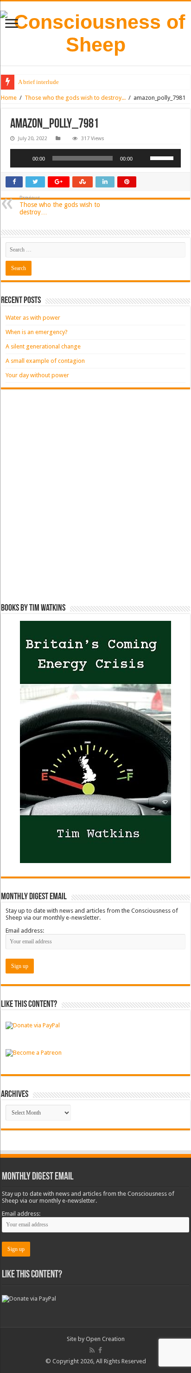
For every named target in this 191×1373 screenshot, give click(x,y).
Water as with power (33, 317)
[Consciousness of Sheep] (95, 33)
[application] (95, 158)
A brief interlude (38, 81)
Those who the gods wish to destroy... (75, 97)
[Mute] (142, 158)
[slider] (163, 157)
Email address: (25, 930)
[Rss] (92, 1350)
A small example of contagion (45, 360)
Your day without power (37, 375)
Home (9, 97)
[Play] (22, 158)
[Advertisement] (95, 496)
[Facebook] (100, 1350)
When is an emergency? (37, 332)
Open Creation (105, 1338)
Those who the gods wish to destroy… (59, 205)
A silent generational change (43, 346)
